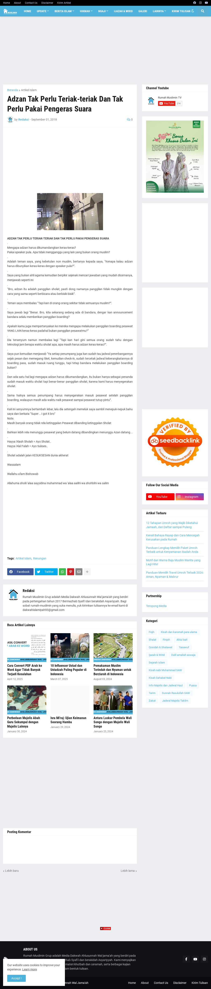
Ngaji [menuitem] (102, 11)
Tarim (152, 693)
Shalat (152, 639)
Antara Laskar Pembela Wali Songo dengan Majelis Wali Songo (113, 722)
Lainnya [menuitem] (158, 11)
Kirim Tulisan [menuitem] (181, 11)
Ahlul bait (182, 639)
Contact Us (31, 2)
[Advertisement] (105, 50)
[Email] (78, 571)
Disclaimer (47, 2)
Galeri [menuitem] (142, 11)
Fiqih (151, 632)
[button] (192, 11)
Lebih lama (128, 870)
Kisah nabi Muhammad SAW (165, 670)
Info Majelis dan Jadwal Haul (166, 685)
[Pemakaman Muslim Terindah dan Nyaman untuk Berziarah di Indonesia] (113, 647)
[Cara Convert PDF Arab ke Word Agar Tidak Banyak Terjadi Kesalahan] (26, 647)
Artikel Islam (29, 90)
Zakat (152, 700)
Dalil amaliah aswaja (183, 654)
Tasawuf (184, 647)
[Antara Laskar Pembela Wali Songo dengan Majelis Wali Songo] (113, 700)
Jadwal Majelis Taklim (175, 700)
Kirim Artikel (64, 2)
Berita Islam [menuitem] (63, 11)
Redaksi (29, 590)
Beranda (12, 90)
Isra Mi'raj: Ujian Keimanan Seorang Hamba (68, 720)
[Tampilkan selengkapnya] (87, 571)
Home (6, 2)
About (17, 2)
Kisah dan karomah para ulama (179, 632)
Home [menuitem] (27, 11)
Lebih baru (12, 870)
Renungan (39, 558)
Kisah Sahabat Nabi (160, 677)
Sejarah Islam (157, 662)
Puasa (193, 685)
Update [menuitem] (41, 11)
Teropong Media (156, 606)
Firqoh (166, 639)
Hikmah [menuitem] (85, 11)
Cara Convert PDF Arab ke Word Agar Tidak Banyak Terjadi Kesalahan (24, 670)
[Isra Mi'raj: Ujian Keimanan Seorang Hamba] (70, 700)
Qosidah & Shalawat (160, 647)
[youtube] (206, 3)
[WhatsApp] (62, 571)
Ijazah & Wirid (157, 654)
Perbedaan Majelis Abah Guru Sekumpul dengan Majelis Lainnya (23, 722)
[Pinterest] (70, 571)
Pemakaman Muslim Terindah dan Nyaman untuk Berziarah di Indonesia (112, 670)
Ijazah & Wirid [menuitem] (123, 11)
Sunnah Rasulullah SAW (176, 693)
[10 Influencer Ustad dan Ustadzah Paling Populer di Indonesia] (70, 647)
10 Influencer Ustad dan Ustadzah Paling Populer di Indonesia (68, 670)
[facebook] (194, 3)
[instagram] (200, 3)
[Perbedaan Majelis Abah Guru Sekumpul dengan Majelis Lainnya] (26, 700)
